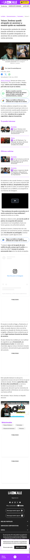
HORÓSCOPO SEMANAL (15, 6)
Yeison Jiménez (7, 425)
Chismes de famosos (8, 428)
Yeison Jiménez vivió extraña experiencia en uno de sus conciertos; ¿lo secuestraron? (19, 131)
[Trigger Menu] (2, 2)
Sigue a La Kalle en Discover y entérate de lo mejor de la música (16, 100)
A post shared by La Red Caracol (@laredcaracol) (15, 293)
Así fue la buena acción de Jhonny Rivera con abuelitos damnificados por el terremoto (20, 161)
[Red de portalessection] (27, 521)
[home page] (15, 493)
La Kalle (3, 16)
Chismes (21, 428)
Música (13, 138)
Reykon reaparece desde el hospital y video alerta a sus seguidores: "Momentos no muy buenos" (19, 172)
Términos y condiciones (13, 536)
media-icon (15, 556)
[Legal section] (27, 530)
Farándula (20, 16)
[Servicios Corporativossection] (27, 525)
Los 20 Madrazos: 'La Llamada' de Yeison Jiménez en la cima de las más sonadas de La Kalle (19, 142)
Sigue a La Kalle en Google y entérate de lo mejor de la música (16, 239)
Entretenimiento (11, 16)
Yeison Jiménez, (6, 80)
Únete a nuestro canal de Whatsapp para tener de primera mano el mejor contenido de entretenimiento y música (16, 93)
